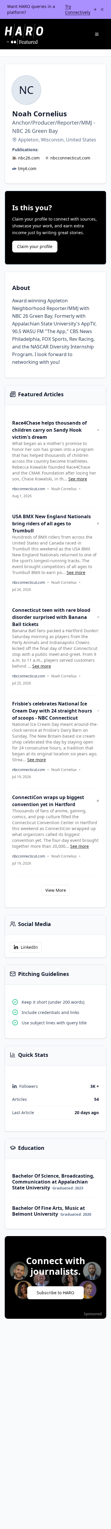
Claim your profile (34, 246)
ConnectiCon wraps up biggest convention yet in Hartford (48, 801)
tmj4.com (27, 168)
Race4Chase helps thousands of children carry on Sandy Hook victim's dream (49, 430)
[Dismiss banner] (102, 9)
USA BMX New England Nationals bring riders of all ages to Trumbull (51, 523)
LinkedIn (29, 947)
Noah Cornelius (64, 489)
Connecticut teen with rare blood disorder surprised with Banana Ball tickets (51, 617)
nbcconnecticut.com (70, 158)
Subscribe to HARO (55, 1292)
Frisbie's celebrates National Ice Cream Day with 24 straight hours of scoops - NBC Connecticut (52, 710)
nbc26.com (29, 158)
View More (55, 890)
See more (77, 479)
